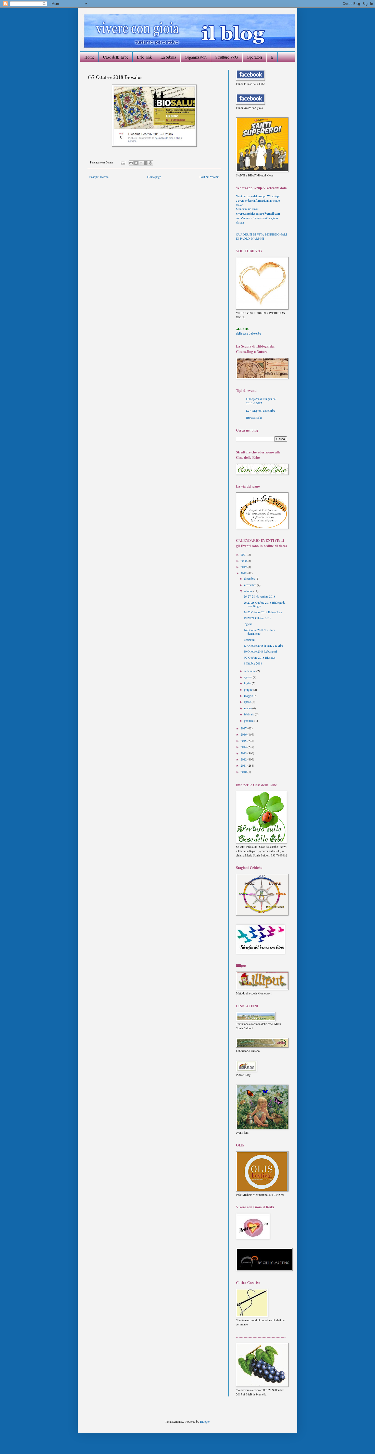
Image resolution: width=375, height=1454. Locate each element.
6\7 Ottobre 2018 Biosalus (260, 657)
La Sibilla (168, 57)
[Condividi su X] (140, 162)
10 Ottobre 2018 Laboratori (260, 651)
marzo (248, 708)
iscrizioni (249, 640)
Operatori (254, 57)
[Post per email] (122, 162)
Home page (154, 177)
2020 (244, 561)
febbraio (249, 714)
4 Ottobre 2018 (253, 663)
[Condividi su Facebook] (145, 162)
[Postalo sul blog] (136, 162)
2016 (244, 734)
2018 (244, 573)
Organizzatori (196, 57)
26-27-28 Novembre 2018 (259, 596)
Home (89, 57)
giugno (248, 689)
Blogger (204, 1421)
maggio (249, 696)
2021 (244, 554)
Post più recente (98, 177)
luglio (248, 683)
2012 (244, 759)
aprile (248, 702)
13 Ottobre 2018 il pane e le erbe (263, 645)
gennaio (249, 720)
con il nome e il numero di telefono (257, 218)
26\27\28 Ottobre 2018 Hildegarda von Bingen (264, 604)
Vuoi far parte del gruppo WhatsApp (258, 196)
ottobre (248, 591)
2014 (244, 747)
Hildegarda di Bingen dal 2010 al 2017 (261, 401)
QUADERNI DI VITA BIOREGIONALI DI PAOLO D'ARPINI (261, 236)
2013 (244, 753)
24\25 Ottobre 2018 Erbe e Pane (263, 612)
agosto (248, 677)
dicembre (250, 578)
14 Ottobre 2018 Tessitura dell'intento (259, 631)
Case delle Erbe (115, 57)
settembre (250, 671)
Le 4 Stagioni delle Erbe (260, 410)
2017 (244, 728)
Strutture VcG (226, 57)
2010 (244, 772)
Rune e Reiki (254, 418)
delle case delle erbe (248, 333)
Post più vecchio (209, 177)
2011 (244, 765)
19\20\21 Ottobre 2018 (257, 618)
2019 (244, 567)
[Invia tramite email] (131, 162)
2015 (244, 741)
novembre (250, 585)
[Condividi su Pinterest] (150, 162)
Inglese (248, 624)
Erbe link (144, 57)
